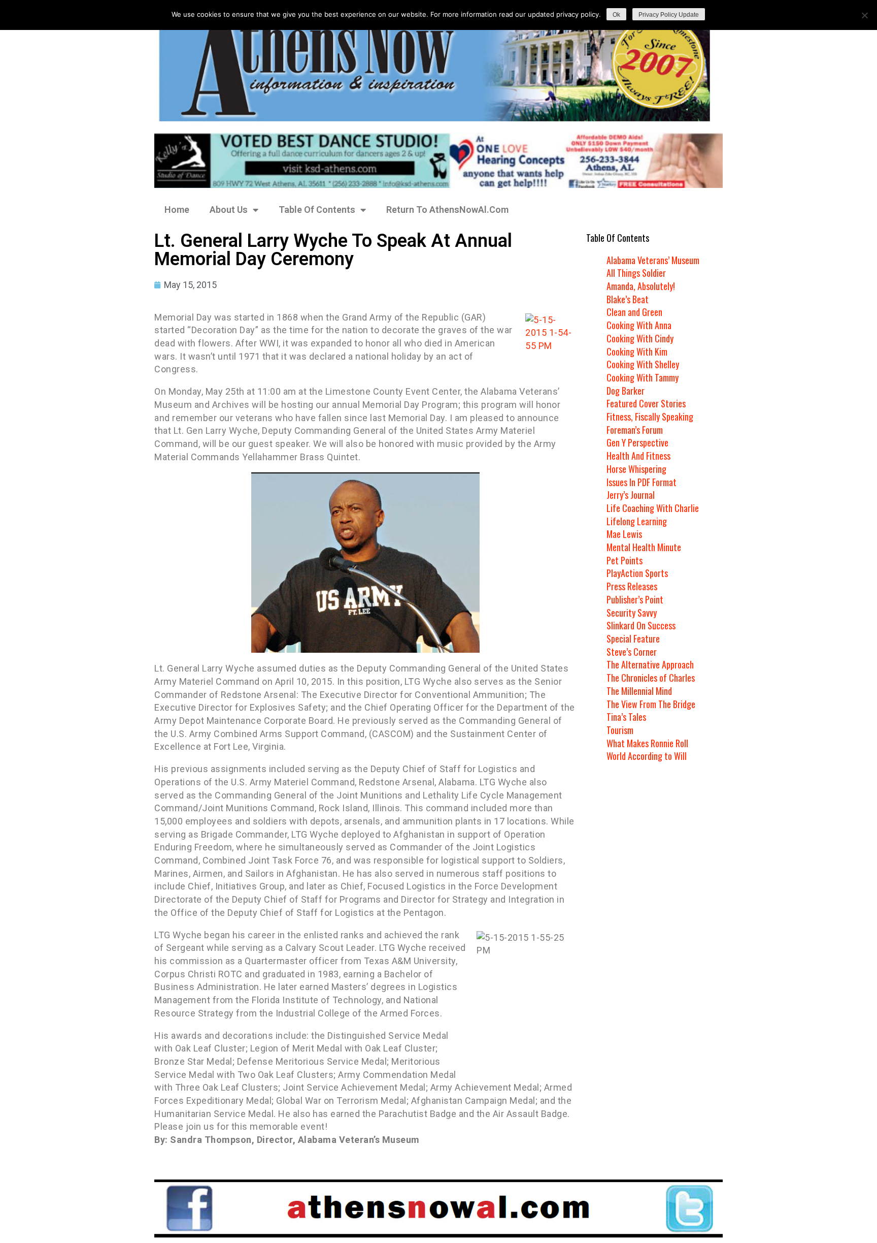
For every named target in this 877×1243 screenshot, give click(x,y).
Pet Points (624, 560)
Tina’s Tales (626, 716)
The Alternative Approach (650, 664)
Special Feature (633, 638)
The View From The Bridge (650, 704)
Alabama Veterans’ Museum (652, 260)
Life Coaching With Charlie (652, 508)
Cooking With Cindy (639, 338)
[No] (864, 15)
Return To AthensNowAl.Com (447, 209)
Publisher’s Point (634, 599)
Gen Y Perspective (637, 442)
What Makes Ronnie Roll (647, 743)
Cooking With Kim (636, 351)
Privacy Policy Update (668, 14)
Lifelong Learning (636, 521)
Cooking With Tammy (642, 377)
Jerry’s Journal (630, 494)
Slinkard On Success (641, 625)
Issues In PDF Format (641, 482)
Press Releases (631, 586)
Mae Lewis (624, 533)
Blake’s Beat (627, 299)
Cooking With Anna (638, 325)
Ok (616, 14)
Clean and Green (634, 311)
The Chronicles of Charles (650, 677)
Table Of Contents (317, 209)
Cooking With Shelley (642, 364)
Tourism (619, 730)
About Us (229, 209)
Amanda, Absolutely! (640, 286)
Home (176, 209)
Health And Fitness (638, 455)
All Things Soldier (636, 272)
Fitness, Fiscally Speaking (649, 416)
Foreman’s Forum (634, 429)
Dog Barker (625, 390)
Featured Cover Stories (646, 403)
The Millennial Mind (639, 690)
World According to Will (646, 755)
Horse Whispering (636, 468)
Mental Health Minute (643, 547)
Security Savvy (631, 612)
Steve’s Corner (631, 651)
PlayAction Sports (637, 573)
